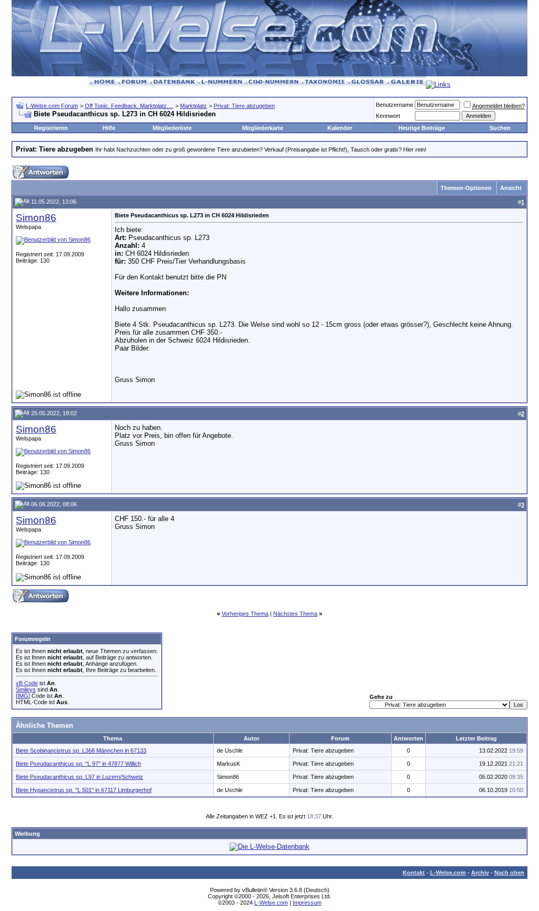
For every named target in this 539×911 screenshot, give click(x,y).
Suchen (500, 128)
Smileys (26, 689)
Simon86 (36, 217)
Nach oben (509, 872)
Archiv (480, 872)
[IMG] (23, 696)
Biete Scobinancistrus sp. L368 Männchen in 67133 (81, 750)
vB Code (27, 683)
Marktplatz (193, 106)
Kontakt (414, 872)
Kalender (339, 128)
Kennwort (388, 116)
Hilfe (109, 128)
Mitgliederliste (172, 128)
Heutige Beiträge (421, 128)
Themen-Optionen (466, 188)
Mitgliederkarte (262, 128)
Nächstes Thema (295, 613)
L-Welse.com (448, 872)
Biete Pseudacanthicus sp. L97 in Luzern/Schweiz (79, 777)
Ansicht (511, 188)
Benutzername (394, 105)
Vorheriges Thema (245, 613)
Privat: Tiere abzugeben (244, 106)
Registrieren (51, 128)
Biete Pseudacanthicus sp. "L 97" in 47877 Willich (78, 763)
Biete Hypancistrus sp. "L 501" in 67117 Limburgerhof (84, 790)
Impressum (307, 902)
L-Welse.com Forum (52, 106)
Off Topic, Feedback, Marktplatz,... (129, 106)
